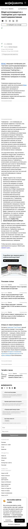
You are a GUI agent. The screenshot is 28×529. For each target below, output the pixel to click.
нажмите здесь (5, 248)
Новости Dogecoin (6, 488)
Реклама (3, 442)
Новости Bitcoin (5, 475)
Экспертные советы (6, 462)
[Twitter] (6, 21)
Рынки (3, 460)
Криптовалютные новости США (5, 485)
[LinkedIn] (13, 21)
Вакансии (3, 449)
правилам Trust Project (14, 327)
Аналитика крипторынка (4, 478)
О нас (2, 447)
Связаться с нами (6, 444)
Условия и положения (14, 351)
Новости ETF (4, 495)
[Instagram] (17, 21)
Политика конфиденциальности (11, 353)
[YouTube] (2, 21)
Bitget (25, 85)
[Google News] (15, 388)
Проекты (11, 8)
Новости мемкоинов (6, 493)
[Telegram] (9, 21)
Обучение (4, 458)
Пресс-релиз (4, 8)
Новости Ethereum (6, 482)
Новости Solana (5, 490)
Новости (3, 455)
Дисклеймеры (6, 355)
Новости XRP (4, 473)
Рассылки (3, 465)
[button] (14, 395)
